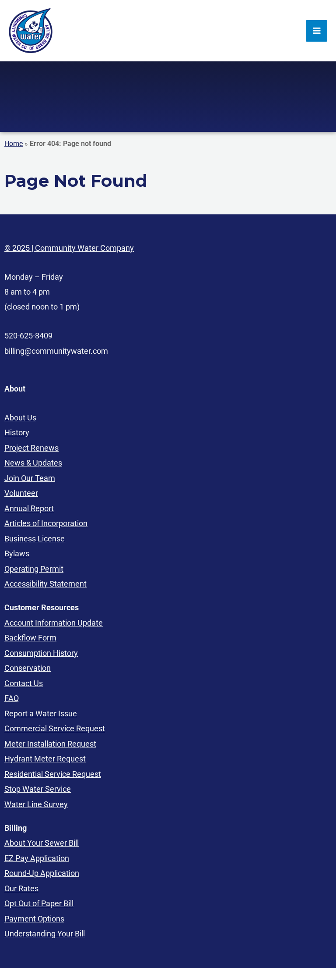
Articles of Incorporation (46, 523)
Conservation (27, 668)
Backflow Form (30, 637)
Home (13, 143)
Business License (34, 538)
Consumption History (41, 653)
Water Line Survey (36, 804)
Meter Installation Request (50, 743)
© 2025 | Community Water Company (69, 248)
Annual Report (29, 508)
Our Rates (21, 888)
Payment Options (34, 918)
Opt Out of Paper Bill (39, 903)
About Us (20, 417)
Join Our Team (29, 478)
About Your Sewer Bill (41, 842)
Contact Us (23, 683)
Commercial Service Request (54, 728)
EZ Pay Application (36, 858)
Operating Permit (33, 568)
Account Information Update (53, 622)
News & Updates (33, 462)
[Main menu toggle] (316, 31)
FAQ (11, 698)
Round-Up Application (41, 873)
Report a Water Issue (40, 713)
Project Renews (31, 447)
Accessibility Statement (45, 583)
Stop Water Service (37, 789)
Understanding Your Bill (44, 933)
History (16, 432)
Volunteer (21, 493)
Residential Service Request (52, 774)
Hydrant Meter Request (45, 758)
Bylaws (16, 553)
